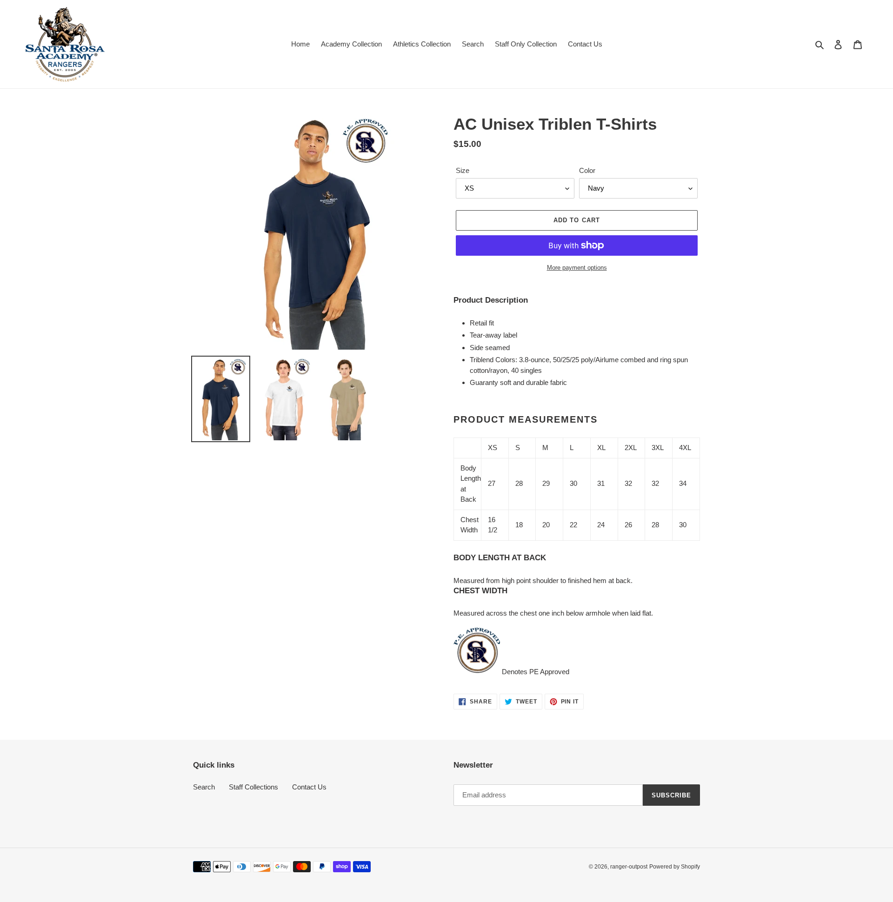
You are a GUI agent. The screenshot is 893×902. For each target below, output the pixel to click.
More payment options (577, 267)
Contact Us (309, 787)
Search (204, 787)
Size (462, 170)
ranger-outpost (628, 866)
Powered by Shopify (674, 866)
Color (587, 170)
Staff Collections (253, 787)
